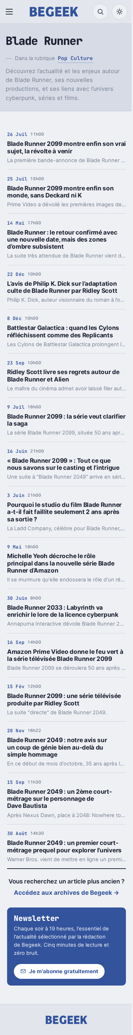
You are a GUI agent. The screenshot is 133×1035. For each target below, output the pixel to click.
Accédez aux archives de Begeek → (66, 892)
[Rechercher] (100, 11)
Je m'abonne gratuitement (63, 971)
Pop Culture (75, 58)
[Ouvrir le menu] (11, 12)
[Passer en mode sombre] (119, 11)
